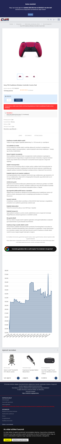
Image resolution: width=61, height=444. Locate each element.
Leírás (20, 135)
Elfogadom (7, 440)
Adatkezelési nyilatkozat (8, 413)
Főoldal (11, 24)
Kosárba (18, 100)
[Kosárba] (18, 378)
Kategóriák (18, 24)
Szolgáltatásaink (6, 418)
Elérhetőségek (5, 400)
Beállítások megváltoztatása (20, 440)
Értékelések (38, 135)
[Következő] (57, 350)
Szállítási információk (7, 420)
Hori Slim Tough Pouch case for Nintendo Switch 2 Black (48, 371)
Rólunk (3, 416)
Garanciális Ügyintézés (7, 402)
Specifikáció (28, 135)
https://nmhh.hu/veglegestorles (30, 393)
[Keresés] (48, 19)
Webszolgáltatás (6, 404)
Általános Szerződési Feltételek (9, 411)
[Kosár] (53, 20)
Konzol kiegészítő (47, 24)
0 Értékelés (30, 90)
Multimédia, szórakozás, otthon (32, 24)
